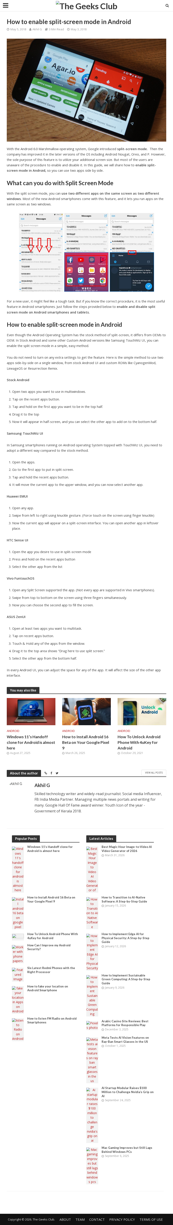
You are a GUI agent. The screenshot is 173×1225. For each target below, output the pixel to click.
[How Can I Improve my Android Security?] (18, 954)
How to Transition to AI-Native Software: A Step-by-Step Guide (124, 899)
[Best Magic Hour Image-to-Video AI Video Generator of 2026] (92, 869)
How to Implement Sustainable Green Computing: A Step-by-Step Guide (126, 979)
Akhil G (37, 29)
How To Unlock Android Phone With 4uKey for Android (139, 742)
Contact (97, 1219)
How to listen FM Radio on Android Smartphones (52, 1020)
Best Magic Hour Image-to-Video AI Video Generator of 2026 (127, 849)
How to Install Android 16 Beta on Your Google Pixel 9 (85, 742)
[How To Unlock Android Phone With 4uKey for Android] (142, 711)
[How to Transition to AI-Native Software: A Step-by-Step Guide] (92, 913)
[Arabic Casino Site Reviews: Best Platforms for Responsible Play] (92, 1025)
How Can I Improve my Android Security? (49, 947)
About (65, 1219)
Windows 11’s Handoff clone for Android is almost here (31, 742)
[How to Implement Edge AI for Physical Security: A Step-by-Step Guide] (92, 952)
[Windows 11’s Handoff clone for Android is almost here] (31, 711)
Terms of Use (151, 1219)
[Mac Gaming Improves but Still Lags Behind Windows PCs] (92, 1165)
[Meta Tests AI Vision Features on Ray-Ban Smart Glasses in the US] (92, 1060)
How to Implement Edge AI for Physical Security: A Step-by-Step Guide (125, 938)
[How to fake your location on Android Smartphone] (18, 999)
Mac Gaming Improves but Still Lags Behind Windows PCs (127, 1150)
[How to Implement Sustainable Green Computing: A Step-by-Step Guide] (92, 995)
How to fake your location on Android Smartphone (47, 988)
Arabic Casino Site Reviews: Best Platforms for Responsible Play (125, 1023)
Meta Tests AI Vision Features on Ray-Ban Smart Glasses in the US (125, 1039)
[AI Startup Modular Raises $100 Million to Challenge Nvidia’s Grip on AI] (92, 1115)
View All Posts (154, 772)
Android (13, 731)
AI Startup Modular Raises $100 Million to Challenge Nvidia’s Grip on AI (128, 1092)
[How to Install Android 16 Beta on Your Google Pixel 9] (86, 711)
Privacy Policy (122, 1219)
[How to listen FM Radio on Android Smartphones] (18, 1029)
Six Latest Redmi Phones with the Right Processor (51, 970)
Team (80, 1219)
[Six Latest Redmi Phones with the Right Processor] (18, 974)
